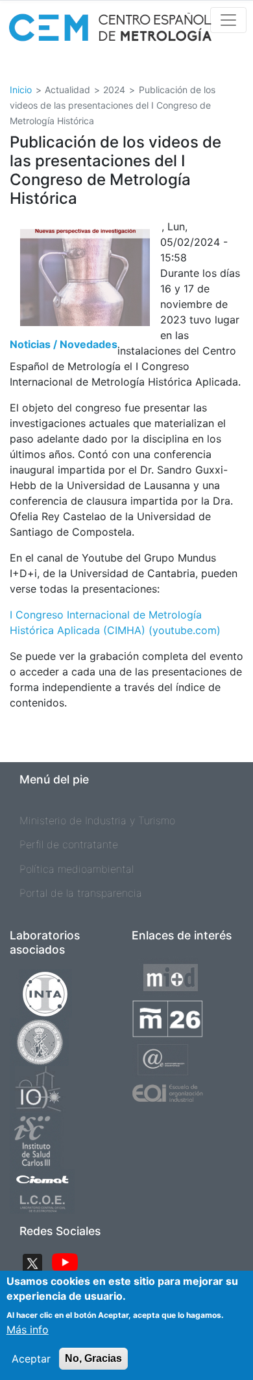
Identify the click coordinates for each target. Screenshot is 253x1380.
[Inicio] (110, 31)
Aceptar (31, 1358)
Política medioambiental (76, 868)
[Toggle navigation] (228, 20)
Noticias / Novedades (63, 344)
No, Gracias (93, 1358)
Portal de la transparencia (80, 892)
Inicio (21, 89)
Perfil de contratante (68, 844)
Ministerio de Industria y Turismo (97, 820)
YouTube (65, 1263)
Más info (27, 1329)
